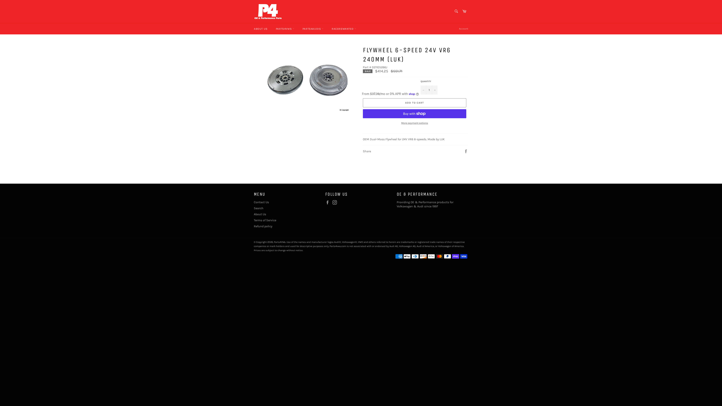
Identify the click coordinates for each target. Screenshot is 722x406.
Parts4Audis (312, 28)
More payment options (414, 123)
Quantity (426, 81)
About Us (261, 28)
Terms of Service (265, 220)
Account (463, 28)
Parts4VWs (284, 28)
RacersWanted (343, 28)
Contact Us (261, 202)
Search (258, 208)
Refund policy (263, 226)
